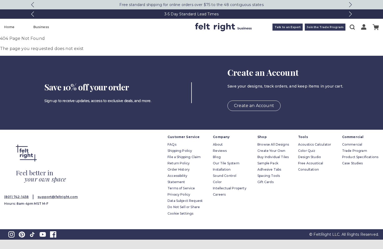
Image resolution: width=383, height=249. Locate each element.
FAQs (172, 144)
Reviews (220, 151)
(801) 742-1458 (16, 197)
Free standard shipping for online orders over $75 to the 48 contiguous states (191, 4)
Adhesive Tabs (269, 169)
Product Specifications (360, 157)
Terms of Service (181, 188)
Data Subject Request (185, 201)
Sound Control (224, 176)
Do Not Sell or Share (184, 207)
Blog (217, 157)
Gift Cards (265, 182)
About (218, 144)
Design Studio (309, 157)
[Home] (171, 27)
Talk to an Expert (288, 27)
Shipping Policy (180, 151)
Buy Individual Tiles (273, 157)
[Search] (352, 27)
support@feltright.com (58, 197)
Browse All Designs (273, 144)
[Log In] (363, 27)
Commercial (352, 144)
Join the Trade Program (325, 27)
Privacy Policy (179, 194)
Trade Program (354, 151)
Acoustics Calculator (314, 144)
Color (217, 182)
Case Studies (352, 163)
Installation (222, 169)
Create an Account (254, 105)
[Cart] (376, 27)
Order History (179, 169)
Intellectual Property (229, 188)
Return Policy (179, 163)
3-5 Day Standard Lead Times (191, 14)
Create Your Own (271, 151)
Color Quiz (307, 151)
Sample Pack (267, 163)
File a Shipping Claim (184, 157)
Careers (219, 194)
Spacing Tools (268, 176)
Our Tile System (226, 163)
